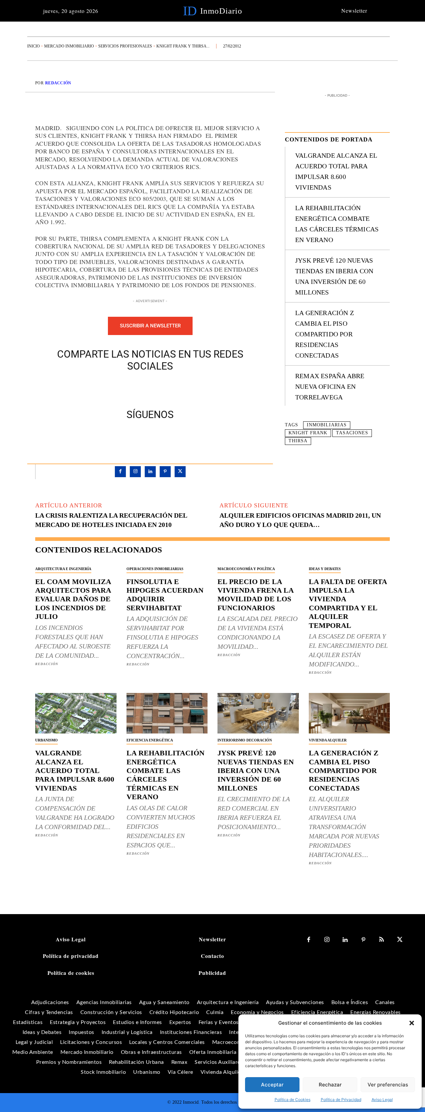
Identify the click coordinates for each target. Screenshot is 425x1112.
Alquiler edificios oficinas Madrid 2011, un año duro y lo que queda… (300, 520)
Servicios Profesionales (125, 46)
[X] (142, 388)
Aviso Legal (382, 1099)
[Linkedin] (150, 471)
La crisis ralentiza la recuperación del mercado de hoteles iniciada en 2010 (111, 520)
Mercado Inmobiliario (69, 46)
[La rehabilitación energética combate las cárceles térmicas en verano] (167, 713)
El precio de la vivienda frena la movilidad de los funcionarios (255, 594)
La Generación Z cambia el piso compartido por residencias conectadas (324, 334)
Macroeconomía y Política (246, 569)
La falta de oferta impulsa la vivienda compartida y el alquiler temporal (348, 603)
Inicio (33, 46)
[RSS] (381, 939)
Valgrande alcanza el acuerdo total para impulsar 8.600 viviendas (74, 770)
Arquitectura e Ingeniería (63, 569)
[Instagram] (135, 471)
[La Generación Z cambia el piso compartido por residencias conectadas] (349, 713)
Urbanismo (46, 740)
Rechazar (330, 1084)
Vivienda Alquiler (328, 740)
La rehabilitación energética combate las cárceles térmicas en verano (166, 775)
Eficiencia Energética (150, 740)
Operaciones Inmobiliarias (155, 569)
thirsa (298, 440)
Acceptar (272, 1084)
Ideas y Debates (325, 569)
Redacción (58, 83)
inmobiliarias (327, 424)
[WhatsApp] (173, 388)
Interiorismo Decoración (244, 740)
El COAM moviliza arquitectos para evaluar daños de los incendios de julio (73, 599)
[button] (411, 1023)
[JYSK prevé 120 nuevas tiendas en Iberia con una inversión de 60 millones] (258, 713)
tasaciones (352, 432)
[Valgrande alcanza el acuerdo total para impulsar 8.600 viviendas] (76, 713)
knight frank (308, 432)
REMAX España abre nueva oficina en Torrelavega (329, 386)
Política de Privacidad (341, 1099)
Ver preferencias (388, 1084)
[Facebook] (127, 388)
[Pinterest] (157, 388)
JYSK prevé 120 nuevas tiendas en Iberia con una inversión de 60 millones (255, 770)
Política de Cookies (292, 1099)
